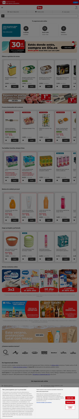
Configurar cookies (70, 407)
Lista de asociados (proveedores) (44, 402)
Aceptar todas (70, 398)
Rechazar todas (70, 402)
